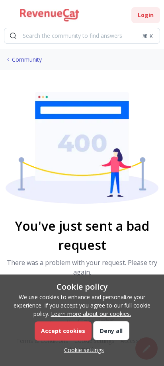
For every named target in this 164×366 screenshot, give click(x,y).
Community (27, 59)
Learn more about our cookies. (91, 313)
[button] (9, 16)
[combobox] (82, 36)
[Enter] (13, 36)
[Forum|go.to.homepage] (49, 15)
